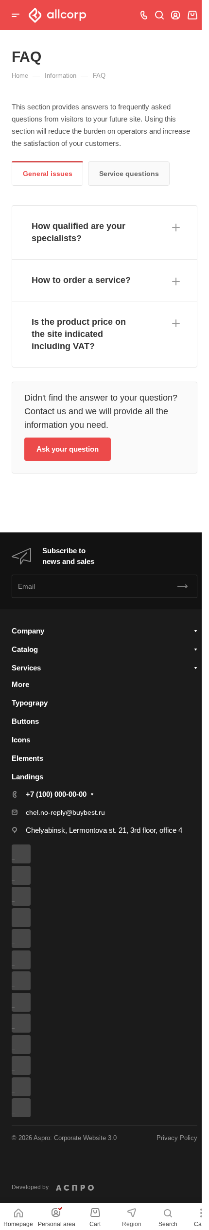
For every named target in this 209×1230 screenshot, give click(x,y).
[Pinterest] (25, 1086)
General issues (47, 173)
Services (26, 668)
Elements (27, 758)
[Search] (159, 15)
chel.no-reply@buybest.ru (65, 812)
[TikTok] (25, 1065)
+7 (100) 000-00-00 (56, 794)
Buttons (25, 721)
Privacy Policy (177, 1138)
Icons (21, 740)
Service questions (129, 173)
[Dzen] (25, 1044)
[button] (104, 232)
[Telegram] (25, 938)
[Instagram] (25, 917)
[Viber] (25, 980)
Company (28, 631)
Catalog (25, 649)
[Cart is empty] (192, 15)
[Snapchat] (25, 1107)
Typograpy (30, 703)
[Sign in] (175, 15)
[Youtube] (25, 959)
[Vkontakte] (25, 853)
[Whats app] (25, 1023)
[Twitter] (25, 896)
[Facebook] (25, 875)
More (20, 684)
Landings (27, 777)
